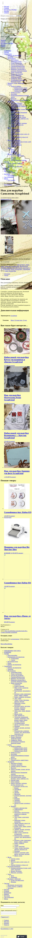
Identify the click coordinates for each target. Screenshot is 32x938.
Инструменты (12, 58)
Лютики (16, 792)
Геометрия (17, 684)
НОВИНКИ (7, 51)
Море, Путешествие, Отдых (19, 320)
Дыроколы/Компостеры (18, 66)
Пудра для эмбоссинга (17, 155)
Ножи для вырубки (16, 72)
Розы (15, 797)
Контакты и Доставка (10, 9)
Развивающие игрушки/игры (16, 657)
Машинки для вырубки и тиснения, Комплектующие (19, 70)
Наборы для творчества (14, 55)
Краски (13, 132)
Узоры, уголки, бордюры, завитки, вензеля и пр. (21, 848)
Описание (7, 274)
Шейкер (16, 815)
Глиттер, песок (15, 129)
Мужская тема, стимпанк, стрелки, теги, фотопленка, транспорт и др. (15, 268)
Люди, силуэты (18, 831)
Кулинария (17, 828)
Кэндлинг (7, 174)
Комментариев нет (6, 199)
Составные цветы (19, 723)
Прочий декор (15, 120)
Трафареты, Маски (16, 78)
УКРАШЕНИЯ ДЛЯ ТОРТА (12, 650)
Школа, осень (18, 714)
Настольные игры (13, 661)
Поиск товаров (5, 36)
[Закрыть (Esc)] (1, 935)
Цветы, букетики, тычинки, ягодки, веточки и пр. (19, 124)
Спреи (13, 138)
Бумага (10, 84)
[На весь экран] (4, 935)
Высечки (13, 108)
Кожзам (13, 151)
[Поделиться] (3, 935)
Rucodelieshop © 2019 (7, 928)
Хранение (10, 57)
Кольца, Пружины (16, 145)
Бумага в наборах (16, 86)
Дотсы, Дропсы (15, 131)
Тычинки (17, 800)
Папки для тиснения (17, 74)
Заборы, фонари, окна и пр (22, 823)
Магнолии (17, 794)
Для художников (9, 177)
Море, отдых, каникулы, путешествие (21, 833)
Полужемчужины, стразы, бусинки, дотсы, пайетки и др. (20, 117)
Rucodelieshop (8, 184)
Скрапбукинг (8, 54)
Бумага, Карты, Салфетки (15, 163)
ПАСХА (16, 811)
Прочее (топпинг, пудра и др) (19, 137)
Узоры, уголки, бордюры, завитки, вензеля (21, 700)
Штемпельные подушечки (18, 160)
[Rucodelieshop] (10, 35)
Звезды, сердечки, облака (21, 724)
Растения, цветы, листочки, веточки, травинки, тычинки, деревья (22, 707)
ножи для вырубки (10, 271)
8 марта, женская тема (20, 808)
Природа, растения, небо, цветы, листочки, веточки (21, 853)
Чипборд (13, 126)
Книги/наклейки (12, 655)
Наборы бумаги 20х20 (20, 89)
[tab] (17, 274)
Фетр (12, 149)
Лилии (16, 791)
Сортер (13, 660)
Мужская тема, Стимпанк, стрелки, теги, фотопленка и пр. (22, 837)
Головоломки (15, 658)
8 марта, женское (19, 686)
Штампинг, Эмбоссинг (14, 154)
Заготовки (14, 94)
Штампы (13, 158)
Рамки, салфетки (19, 843)
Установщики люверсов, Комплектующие (18, 80)
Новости (6, 925)
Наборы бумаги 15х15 (20, 88)
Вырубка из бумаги (16, 103)
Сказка (16, 845)
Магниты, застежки (16, 872)
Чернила (13, 157)
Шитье (6, 178)
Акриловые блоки (16, 61)
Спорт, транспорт (19, 846)
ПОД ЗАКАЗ (15, 60)
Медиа (9, 128)
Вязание (6, 894)
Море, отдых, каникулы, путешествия (15, 265)
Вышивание (7, 892)
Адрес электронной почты (9, 910)
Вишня (16, 788)
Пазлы (9, 663)
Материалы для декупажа (15, 166)
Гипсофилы (17, 789)
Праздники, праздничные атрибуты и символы (21, 813)
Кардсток (13, 98)
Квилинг (6, 168)
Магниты (13, 146)
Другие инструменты (17, 64)
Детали (6, 275)
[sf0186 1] (9, 253)
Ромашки (17, 798)
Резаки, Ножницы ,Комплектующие (16, 76)
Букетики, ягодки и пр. (21, 786)
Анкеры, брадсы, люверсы (18, 106)
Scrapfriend (14, 315)
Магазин (6, 6)
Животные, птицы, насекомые (19, 703)
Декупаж (6, 161)
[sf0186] (9, 244)
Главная (6, 8)
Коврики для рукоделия (18, 67)
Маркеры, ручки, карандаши (16, 83)
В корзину (12, 365)
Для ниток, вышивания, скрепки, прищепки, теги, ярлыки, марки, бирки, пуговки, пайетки (21, 719)
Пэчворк (6, 169)
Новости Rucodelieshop (6, 644)
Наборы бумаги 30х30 (20, 91)
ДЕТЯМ (6, 52)
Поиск (19, 15)
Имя (2, 905)
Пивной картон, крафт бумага (19, 100)
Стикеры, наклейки (16, 104)
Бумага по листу (15, 92)
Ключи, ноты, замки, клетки (22, 826)
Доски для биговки (16, 63)
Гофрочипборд (18, 809)
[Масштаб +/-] (6, 935)
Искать (3, 38)
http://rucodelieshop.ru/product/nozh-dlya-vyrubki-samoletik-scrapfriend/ (14, 631)
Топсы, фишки (15, 121)
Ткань (9, 148)
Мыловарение (8, 171)
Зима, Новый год (19, 715)
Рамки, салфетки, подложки (22, 697)
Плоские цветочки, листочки (22, 795)
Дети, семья (17, 698)
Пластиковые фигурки (17, 115)
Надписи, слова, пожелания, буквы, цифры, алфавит (22, 694)
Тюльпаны (17, 801)
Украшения (11, 101)
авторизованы (15, 639)
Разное (16, 729)
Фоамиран (14, 152)
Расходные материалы (14, 140)
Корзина (6, 11)
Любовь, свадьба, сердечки (22, 728)
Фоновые (17, 726)
